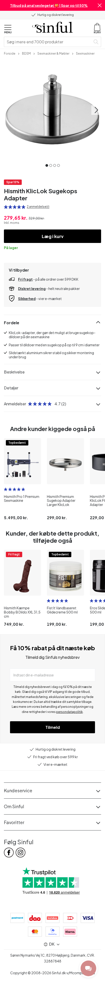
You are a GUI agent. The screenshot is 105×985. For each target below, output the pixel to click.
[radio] (6, 207)
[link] (9, 53)
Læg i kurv (52, 236)
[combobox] (48, 42)
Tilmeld (52, 727)
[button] (100, 5)
